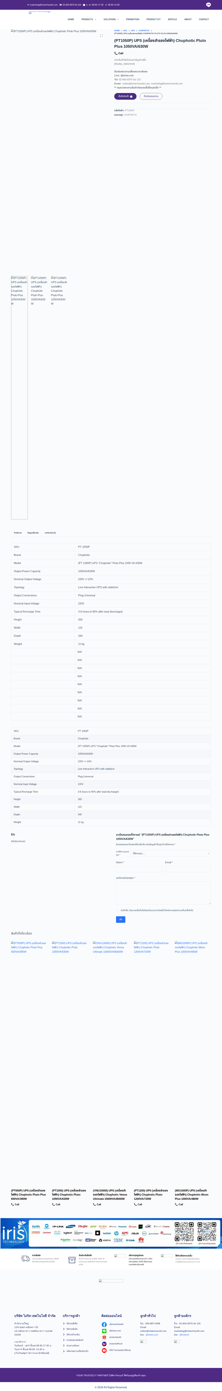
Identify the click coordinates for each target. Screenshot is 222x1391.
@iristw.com (127, 75)
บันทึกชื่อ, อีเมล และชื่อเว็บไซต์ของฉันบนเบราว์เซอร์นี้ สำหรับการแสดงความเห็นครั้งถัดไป (157, 910)
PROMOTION (132, 19)
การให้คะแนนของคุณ (122, 853)
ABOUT (188, 19)
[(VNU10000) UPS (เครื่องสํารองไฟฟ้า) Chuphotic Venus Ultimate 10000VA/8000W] (111, 1063)
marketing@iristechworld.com (42, 4)
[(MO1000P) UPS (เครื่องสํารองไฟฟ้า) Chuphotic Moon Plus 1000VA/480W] (193, 1063)
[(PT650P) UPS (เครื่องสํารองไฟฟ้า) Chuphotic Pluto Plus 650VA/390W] (29, 1063)
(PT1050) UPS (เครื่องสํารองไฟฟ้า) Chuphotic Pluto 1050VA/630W (69, 1195)
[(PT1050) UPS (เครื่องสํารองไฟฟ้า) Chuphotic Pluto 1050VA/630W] (70, 1063)
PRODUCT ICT (153, 19)
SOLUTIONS (110, 19)
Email (169, 862)
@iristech (184, 1334)
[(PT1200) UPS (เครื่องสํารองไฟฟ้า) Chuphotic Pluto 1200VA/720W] (152, 1063)
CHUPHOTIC (130, 115)
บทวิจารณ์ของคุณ (125, 878)
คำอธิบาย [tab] (18, 532)
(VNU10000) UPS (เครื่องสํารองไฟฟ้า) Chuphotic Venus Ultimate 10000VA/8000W (110, 1195)
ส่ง (120, 919)
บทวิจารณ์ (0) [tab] (50, 532)
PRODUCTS (87, 19)
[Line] (208, 4)
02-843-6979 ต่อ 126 (70, 4)
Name (120, 862)
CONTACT (204, 19)
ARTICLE (172, 19)
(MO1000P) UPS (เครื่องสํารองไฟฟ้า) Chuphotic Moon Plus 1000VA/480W (191, 1195)
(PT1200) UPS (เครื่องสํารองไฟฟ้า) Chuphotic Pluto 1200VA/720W (151, 1195)
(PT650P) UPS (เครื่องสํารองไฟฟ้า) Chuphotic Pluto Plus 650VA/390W (28, 1195)
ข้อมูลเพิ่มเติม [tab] (33, 532)
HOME (71, 19)
